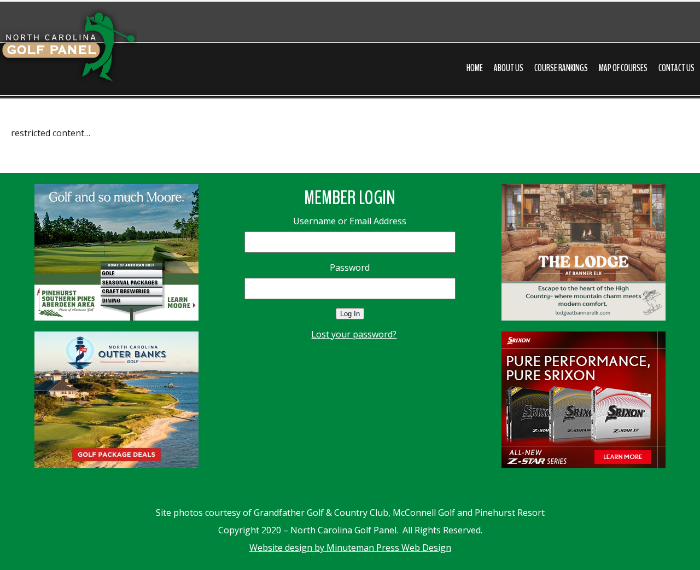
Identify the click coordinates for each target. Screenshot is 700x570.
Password (350, 267)
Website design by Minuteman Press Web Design (350, 548)
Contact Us (676, 68)
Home (474, 68)
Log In (350, 314)
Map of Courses (623, 68)
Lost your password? (353, 334)
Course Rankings (561, 68)
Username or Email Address (349, 221)
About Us (508, 68)
